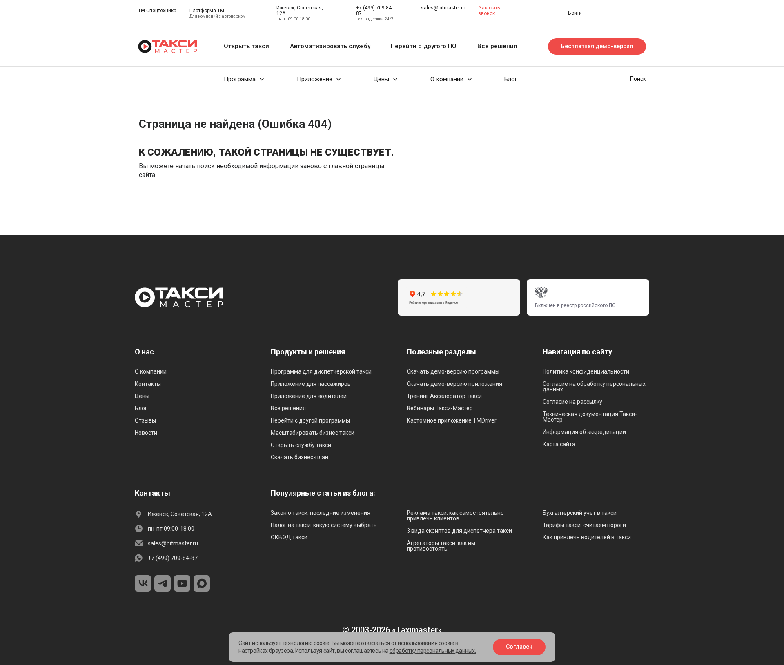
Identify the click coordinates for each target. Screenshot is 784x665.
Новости (146, 433)
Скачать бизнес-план (299, 457)
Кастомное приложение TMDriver (452, 420)
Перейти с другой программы (310, 420)
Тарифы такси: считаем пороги (584, 525)
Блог (141, 408)
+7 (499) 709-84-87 (173, 558)
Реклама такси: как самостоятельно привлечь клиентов (455, 515)
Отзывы (145, 420)
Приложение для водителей (309, 396)
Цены (142, 396)
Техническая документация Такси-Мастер (590, 417)
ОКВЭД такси (289, 537)
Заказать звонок (489, 10)
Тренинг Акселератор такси (444, 396)
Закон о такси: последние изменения (320, 513)
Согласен (519, 646)
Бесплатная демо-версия (597, 46)
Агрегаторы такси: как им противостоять (441, 546)
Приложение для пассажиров (311, 384)
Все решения (288, 408)
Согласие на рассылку (572, 402)
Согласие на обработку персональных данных (594, 386)
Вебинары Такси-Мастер (440, 408)
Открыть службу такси (301, 445)
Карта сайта (559, 444)
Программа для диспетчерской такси (321, 371)
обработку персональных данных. (433, 650)
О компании (151, 371)
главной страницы (356, 166)
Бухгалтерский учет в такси (580, 513)
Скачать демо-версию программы (453, 371)
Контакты (148, 384)
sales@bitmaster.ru (443, 8)
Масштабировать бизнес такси (312, 433)
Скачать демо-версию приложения (454, 384)
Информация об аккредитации (584, 432)
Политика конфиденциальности (586, 371)
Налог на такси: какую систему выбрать (324, 525)
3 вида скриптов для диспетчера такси (459, 531)
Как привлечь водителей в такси (587, 537)
